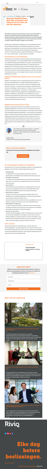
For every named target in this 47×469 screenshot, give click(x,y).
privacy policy (32, 273)
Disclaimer (33, 466)
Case (6, 331)
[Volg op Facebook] (12, 433)
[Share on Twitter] (1, 121)
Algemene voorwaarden (10, 462)
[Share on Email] (1, 127)
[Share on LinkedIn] (1, 118)
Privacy (28, 466)
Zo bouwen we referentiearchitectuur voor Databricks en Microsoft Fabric (22, 367)
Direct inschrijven (23, 156)
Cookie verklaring (22, 466)
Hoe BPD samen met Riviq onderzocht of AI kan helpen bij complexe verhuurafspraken (22, 329)
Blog (6, 369)
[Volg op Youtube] (10, 433)
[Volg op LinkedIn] (6, 433)
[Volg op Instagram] (8, 433)
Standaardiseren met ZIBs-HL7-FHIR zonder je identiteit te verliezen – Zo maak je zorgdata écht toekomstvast (23, 406)
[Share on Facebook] (1, 124)
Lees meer (8, 340)
